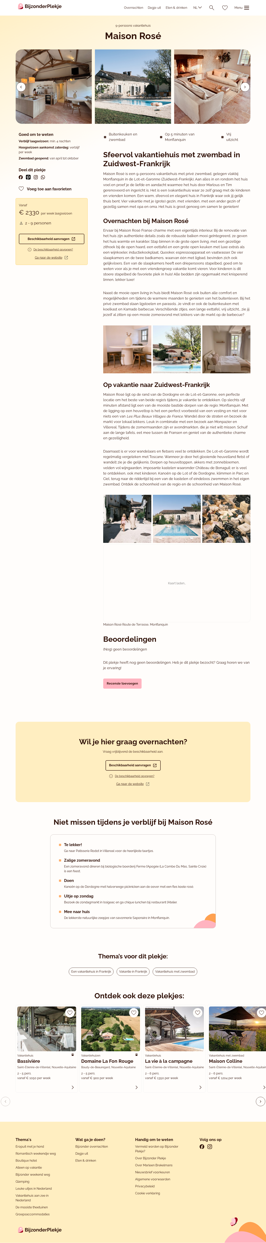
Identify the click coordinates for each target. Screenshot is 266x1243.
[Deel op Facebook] (21, 177)
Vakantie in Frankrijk (133, 971)
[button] (245, 87)
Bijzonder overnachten (91, 1146)
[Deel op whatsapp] (43, 177)
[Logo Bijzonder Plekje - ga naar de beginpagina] (40, 7)
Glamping (22, 1181)
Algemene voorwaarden (152, 1179)
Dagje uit (154, 8)
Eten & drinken (176, 8)
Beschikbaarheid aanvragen (49, 239)
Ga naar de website (48, 257)
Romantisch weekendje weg (36, 1153)
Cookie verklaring (147, 1193)
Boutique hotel (26, 1160)
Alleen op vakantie (29, 1167)
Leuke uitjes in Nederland (34, 1188)
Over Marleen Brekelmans (154, 1165)
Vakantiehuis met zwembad (175, 971)
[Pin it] (28, 177)
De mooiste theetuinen (32, 1207)
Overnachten (133, 8)
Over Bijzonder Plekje (150, 1158)
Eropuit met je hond (30, 1146)
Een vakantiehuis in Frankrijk (91, 971)
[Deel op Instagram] (36, 177)
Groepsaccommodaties (33, 1214)
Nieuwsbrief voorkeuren (152, 1172)
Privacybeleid (145, 1186)
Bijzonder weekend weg (33, 1174)
